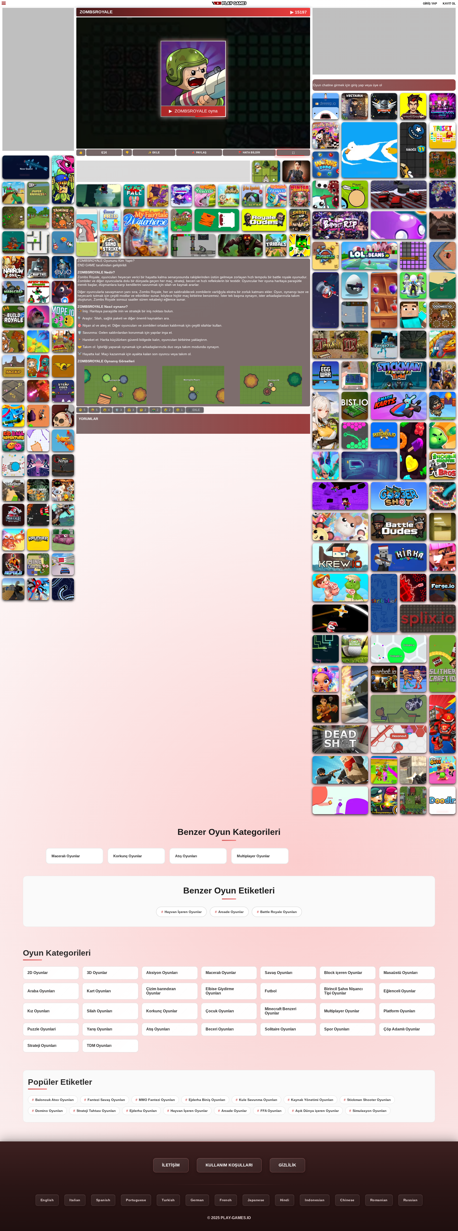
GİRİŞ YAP (430, 3)
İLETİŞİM (171, 1165)
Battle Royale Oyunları (277, 912)
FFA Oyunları (269, 1111)
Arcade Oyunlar (229, 912)
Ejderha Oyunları (141, 1111)
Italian (74, 1200)
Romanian (379, 1200)
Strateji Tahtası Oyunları (94, 1111)
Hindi (284, 1200)
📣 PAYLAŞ (199, 152)
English (47, 1200)
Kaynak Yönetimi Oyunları (310, 1100)
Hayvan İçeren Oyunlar (181, 912)
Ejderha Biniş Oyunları (205, 1100)
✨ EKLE (154, 152)
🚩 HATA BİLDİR (249, 152)
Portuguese (136, 1200)
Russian (410, 1200)
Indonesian (314, 1200)
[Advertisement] (38, 79)
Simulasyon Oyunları (367, 1111)
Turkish (168, 1200)
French (226, 1200)
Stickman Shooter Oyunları (367, 1100)
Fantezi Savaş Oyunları (104, 1100)
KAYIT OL (449, 3)
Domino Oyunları (47, 1111)
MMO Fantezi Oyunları (155, 1100)
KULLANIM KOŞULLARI (229, 1165)
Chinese (347, 1200)
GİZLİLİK (287, 1165)
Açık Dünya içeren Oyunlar (315, 1111)
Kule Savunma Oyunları (256, 1100)
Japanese (256, 1200)
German (197, 1200)
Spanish (103, 1200)
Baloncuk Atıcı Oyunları (53, 1100)
